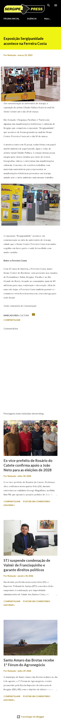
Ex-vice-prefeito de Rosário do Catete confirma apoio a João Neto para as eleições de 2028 (28, 465)
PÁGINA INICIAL (11, 18)
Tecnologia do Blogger (32, 716)
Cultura (24, 315)
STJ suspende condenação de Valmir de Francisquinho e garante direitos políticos (27, 565)
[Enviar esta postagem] (33, 315)
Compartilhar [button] (12, 320)
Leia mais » (9, 505)
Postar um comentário (36, 501)
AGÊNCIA (32, 18)
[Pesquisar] (48, 5)
